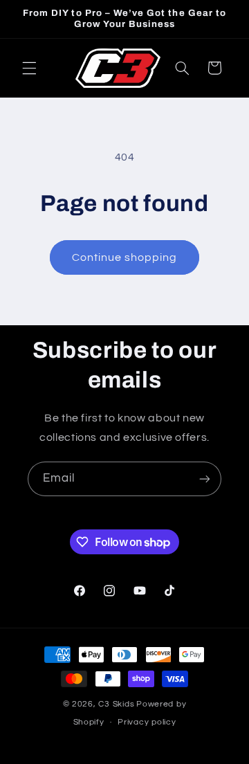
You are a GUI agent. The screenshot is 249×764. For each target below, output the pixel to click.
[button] (29, 68)
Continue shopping (125, 257)
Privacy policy (147, 722)
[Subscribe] (205, 478)
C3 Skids (116, 704)
